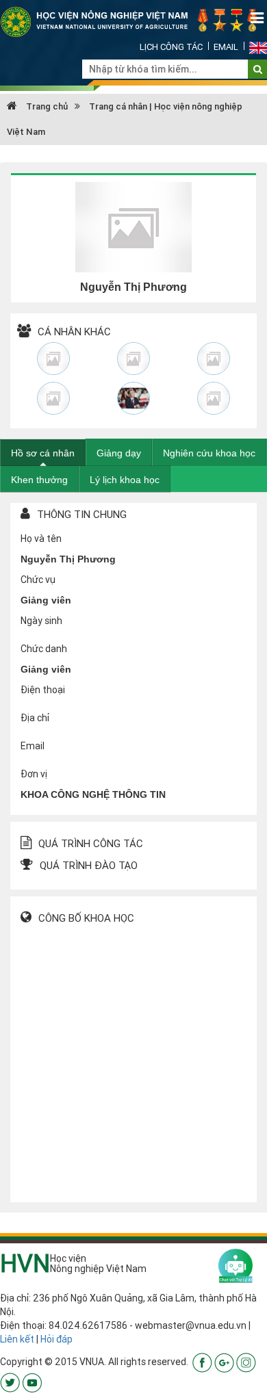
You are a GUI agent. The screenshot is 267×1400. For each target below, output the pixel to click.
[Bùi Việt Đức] (213, 358)
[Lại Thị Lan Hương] (213, 398)
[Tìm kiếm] (257, 69)
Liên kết (17, 1339)
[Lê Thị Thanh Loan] (133, 358)
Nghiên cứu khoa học (209, 453)
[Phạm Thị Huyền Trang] (53, 358)
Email (226, 47)
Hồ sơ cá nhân (43, 453)
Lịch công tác (171, 47)
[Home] (133, 21)
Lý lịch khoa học (125, 479)
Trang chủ (46, 106)
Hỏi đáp (56, 1339)
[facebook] (202, 1362)
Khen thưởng (39, 479)
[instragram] (246, 1362)
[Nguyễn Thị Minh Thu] (53, 398)
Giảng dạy (119, 453)
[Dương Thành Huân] (133, 398)
